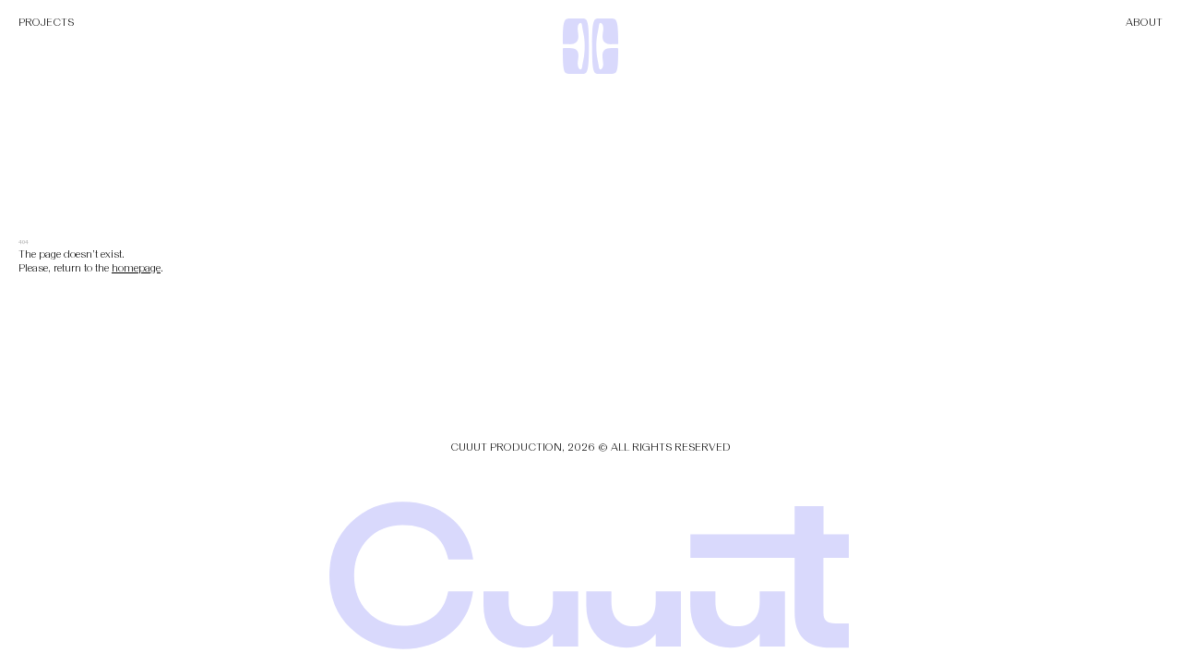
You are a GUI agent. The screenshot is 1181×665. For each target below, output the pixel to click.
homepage (136, 267)
